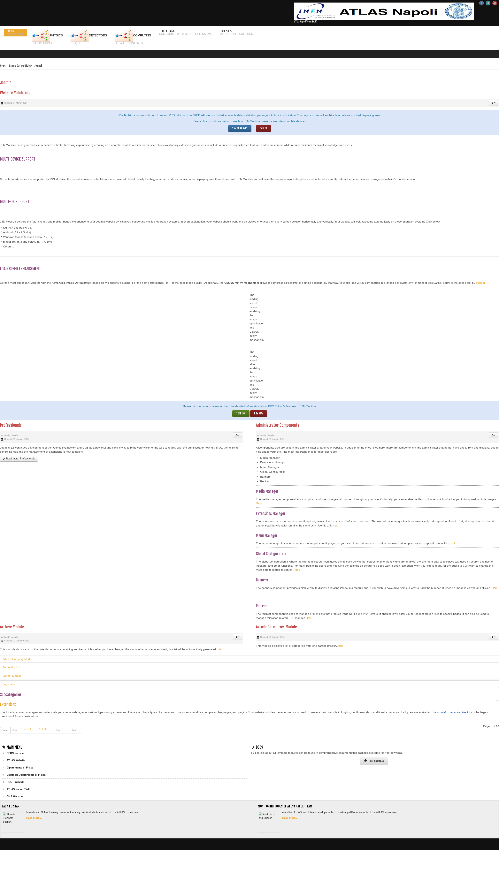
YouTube (494, 3)
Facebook (481, 3)
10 (48, 720)
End (74, 722)
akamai (480, 273)
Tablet (264, 119)
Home (3, 62)
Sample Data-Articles (22, 62)
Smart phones (239, 119)
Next (58, 722)
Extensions (8, 695)
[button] (493, 94)
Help (259, 494)
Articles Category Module (18, 650)
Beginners (9, 675)
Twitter (488, 3)
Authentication (11, 658)
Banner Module (12, 667)
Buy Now (259, 404)
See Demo (240, 404)
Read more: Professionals (20, 450)
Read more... (35, 809)
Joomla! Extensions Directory (454, 703)
